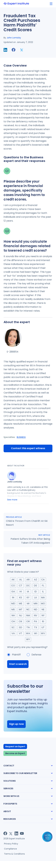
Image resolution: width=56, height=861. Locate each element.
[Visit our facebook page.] (5, 833)
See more (12, 499)
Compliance (10, 848)
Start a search (18, 664)
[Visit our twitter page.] (11, 833)
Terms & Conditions (14, 853)
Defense (36, 654)
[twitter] (22, 50)
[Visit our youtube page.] (22, 833)
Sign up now (16, 724)
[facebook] (13, 50)
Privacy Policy (11, 843)
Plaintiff (16, 654)
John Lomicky (14, 37)
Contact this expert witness (28, 448)
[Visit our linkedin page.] (16, 833)
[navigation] (51, 3)
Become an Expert (15, 753)
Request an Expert (15, 746)
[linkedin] (5, 50)
